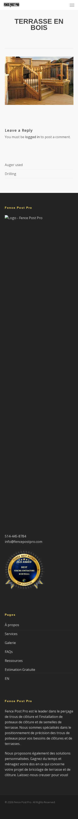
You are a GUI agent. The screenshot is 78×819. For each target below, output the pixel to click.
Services (11, 634)
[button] (72, 5)
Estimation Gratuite (20, 669)
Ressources (14, 660)
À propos (12, 625)
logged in (32, 137)
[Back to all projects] (39, 39)
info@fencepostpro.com (23, 541)
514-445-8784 (15, 536)
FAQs (9, 651)
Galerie (10, 642)
